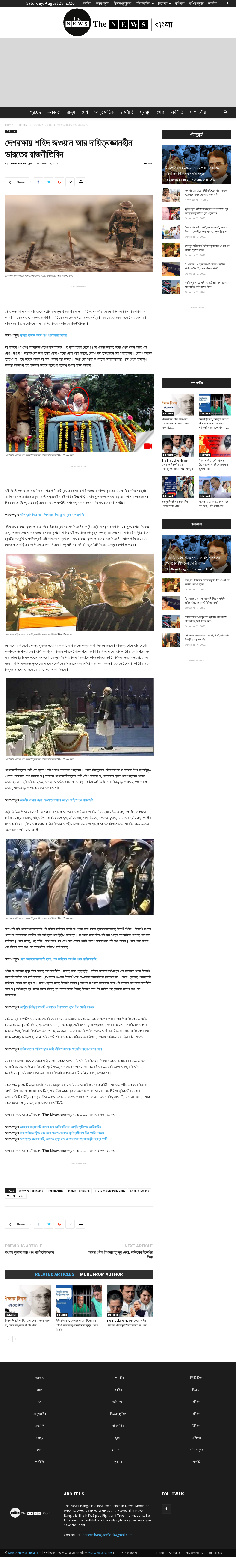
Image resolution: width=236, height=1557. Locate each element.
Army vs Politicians (31, 1190)
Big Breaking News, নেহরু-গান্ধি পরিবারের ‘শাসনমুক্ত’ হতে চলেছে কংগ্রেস (177, 465)
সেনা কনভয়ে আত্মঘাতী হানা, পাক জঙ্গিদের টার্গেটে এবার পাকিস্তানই (58, 959)
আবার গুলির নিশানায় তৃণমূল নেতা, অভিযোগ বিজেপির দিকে (120, 1254)
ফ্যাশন (118, 1462)
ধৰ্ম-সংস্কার (196, 3)
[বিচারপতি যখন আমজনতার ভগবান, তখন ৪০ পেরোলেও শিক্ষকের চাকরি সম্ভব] (196, 164)
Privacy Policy (194, 1553)
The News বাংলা (15, 1196)
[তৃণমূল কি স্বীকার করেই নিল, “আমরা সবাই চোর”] (178, 487)
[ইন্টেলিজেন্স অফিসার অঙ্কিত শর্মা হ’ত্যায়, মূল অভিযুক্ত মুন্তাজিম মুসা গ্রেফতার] (171, 213)
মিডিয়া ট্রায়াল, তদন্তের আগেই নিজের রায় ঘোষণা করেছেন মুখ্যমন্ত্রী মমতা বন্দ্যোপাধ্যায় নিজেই (77, 1325)
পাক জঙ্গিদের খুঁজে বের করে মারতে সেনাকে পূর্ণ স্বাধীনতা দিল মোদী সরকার (62, 1133)
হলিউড (196, 1402)
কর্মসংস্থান (102, 3)
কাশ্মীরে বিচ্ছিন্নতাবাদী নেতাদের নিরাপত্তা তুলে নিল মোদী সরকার (57, 1007)
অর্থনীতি (177, 112)
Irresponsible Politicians (110, 1190)
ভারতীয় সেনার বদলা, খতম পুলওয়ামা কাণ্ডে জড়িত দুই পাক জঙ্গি (56, 800)
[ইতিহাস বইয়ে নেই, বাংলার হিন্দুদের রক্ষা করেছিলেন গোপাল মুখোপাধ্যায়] (215, 446)
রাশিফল (180, 3)
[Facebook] (227, 3)
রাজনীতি (127, 112)
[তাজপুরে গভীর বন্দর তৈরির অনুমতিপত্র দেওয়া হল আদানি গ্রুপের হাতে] (171, 250)
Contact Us (214, 1553)
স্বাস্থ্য (145, 112)
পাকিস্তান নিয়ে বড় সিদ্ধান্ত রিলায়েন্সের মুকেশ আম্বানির (52, 515)
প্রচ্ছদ (35, 112)
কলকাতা (53, 112)
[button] (225, 112)
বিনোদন (163, 3)
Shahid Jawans (139, 1190)
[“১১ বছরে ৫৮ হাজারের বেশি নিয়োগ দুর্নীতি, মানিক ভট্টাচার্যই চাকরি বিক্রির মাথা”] (171, 269)
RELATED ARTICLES (54, 1274)
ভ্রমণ (118, 1438)
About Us (175, 1553)
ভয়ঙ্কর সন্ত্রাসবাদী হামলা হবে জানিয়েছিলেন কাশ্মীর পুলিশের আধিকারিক (60, 1127)
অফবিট (212, 3)
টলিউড (196, 1426)
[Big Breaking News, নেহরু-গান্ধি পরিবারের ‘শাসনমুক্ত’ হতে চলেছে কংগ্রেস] (130, 1301)
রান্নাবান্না (118, 1450)
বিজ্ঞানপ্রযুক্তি (122, 3)
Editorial (23, 125)
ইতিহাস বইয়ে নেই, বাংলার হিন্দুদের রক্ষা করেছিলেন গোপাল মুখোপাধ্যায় (213, 465)
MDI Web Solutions (100, 1553)
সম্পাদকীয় (198, 112)
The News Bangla (21, 163)
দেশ (85, 112)
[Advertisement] (118, 72)
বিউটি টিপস (196, 1378)
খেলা (160, 112)
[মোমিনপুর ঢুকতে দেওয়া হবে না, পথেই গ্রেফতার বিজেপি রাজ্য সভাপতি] (171, 640)
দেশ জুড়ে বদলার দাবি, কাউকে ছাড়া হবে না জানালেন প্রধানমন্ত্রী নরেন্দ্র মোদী (63, 1139)
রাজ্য (71, 112)
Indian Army (55, 1190)
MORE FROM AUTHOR (101, 1274)
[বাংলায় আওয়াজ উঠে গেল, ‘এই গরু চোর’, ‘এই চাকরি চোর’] (215, 487)
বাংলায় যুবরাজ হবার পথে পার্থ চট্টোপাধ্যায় (43, 335)
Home (9, 125)
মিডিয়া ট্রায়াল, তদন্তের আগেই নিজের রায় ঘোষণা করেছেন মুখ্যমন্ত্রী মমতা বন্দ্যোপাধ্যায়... (214, 423)
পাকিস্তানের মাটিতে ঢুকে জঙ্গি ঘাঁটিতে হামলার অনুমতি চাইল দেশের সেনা (61, 1049)
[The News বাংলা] (118, 22)
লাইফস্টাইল (143, 3)
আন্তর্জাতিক (104, 112)
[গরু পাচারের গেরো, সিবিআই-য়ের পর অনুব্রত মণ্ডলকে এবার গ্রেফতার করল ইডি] (171, 195)
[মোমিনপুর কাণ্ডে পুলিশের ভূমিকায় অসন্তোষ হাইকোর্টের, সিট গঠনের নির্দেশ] (171, 287)
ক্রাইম (87, 3)
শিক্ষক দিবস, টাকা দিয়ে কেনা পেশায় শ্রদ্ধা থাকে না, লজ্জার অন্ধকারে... (175, 423)
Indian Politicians (79, 1190)
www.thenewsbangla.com (24, 1553)
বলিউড (196, 1414)
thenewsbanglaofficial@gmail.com (107, 1535)
